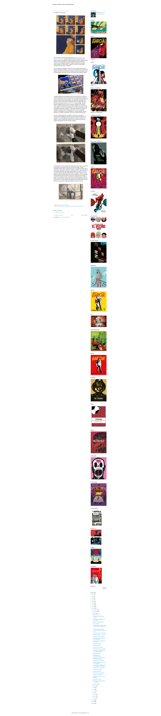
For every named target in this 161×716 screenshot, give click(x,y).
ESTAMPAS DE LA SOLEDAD (98, 667)
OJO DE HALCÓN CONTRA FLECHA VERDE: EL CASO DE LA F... (99, 630)
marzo (94, 694)
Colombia (60, 206)
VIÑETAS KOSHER (96, 653)
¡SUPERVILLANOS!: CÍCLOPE (99, 634)
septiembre (95, 684)
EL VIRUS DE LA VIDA (97, 669)
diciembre (95, 609)
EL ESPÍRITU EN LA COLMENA (99, 648)
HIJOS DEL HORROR (97, 643)
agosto (94, 685)
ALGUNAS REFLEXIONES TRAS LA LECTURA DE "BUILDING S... (99, 626)
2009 (93, 703)
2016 (93, 601)
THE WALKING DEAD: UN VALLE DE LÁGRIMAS (99, 663)
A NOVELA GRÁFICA (97, 671)
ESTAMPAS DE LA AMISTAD (98, 660)
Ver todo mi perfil (100, 14)
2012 (93, 608)
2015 (93, 603)
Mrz (61, 179)
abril (94, 692)
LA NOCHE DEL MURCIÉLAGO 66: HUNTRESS (99, 639)
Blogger (87, 712)
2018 (93, 599)
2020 (93, 598)
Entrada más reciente (58, 215)
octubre (94, 613)
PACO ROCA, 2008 (96, 614)
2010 (93, 701)
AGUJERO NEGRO (96, 645)
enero (94, 697)
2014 (93, 604)
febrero (94, 696)
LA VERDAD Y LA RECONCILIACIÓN (97, 656)
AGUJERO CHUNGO (97, 679)
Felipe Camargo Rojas (78, 57)
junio (94, 689)
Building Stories (71, 103)
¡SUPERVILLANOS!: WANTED (99, 636)
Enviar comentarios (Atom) (64, 217)
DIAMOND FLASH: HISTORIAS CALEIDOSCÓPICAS (99, 658)
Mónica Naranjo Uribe (78, 206)
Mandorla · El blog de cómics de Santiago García (63, 4)
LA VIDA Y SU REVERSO (98, 674)
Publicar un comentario (59, 212)
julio (94, 687)
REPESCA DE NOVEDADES (98, 622)
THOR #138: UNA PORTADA (98, 673)
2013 (93, 606)
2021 (93, 596)
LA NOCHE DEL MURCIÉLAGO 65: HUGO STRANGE (99, 651)
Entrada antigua (84, 215)
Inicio (72, 215)
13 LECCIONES (96, 623)
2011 (93, 699)
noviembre (95, 611)
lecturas (72, 206)
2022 (93, 594)
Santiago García (101, 12)
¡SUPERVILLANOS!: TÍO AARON (99, 633)
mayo (94, 690)
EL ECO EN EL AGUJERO (98, 647)
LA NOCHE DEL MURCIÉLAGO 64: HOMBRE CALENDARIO (99, 666)
